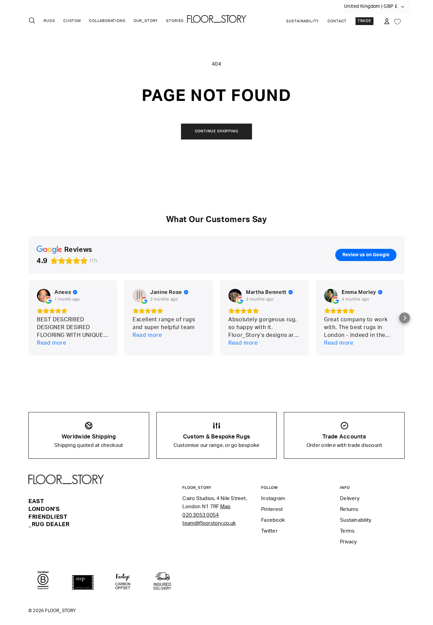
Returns (349, 509)
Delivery (350, 498)
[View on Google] (43, 295)
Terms (347, 531)
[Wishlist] (397, 21)
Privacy (348, 541)
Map (225, 506)
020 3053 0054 (200, 515)
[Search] (32, 20)
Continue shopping (216, 131)
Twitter (269, 531)
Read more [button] (51, 343)
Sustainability (302, 21)
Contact (337, 21)
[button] (404, 317)
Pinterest (272, 509)
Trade (364, 21)
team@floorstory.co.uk (209, 523)
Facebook (273, 520)
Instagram (273, 498)
